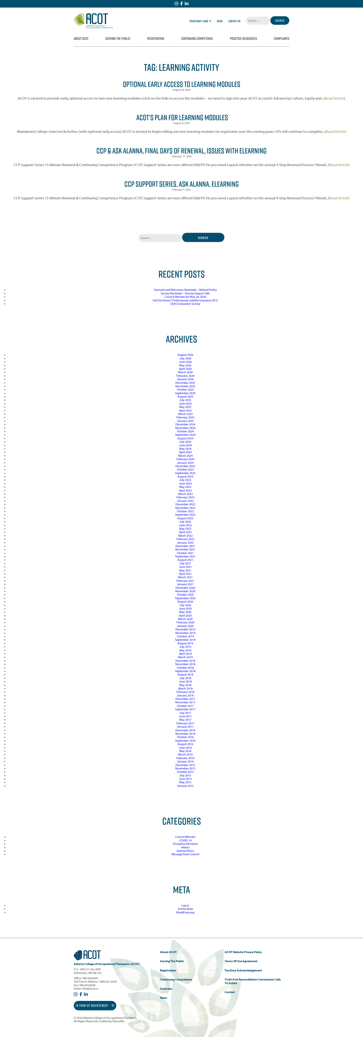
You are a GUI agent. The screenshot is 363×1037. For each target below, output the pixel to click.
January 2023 (185, 501)
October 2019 (185, 636)
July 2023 (185, 480)
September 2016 (185, 740)
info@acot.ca (90, 988)
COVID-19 (185, 840)
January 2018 (185, 695)
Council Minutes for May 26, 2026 (185, 297)
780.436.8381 (90, 978)
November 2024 (185, 428)
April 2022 (185, 532)
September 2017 (185, 709)
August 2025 (185, 396)
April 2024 (185, 452)
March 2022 (185, 535)
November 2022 (185, 508)
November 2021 (185, 549)
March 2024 (185, 455)
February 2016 (185, 758)
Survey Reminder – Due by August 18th (185, 293)
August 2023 (185, 476)
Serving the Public (117, 38)
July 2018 (185, 678)
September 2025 (185, 393)
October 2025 (185, 389)
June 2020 (185, 608)
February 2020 (185, 622)
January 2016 (185, 761)
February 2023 (185, 497)
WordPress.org (185, 912)
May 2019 (185, 650)
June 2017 (185, 716)
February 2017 (185, 723)
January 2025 (185, 421)
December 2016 (185, 730)
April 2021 (185, 574)
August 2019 (185, 643)
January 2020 (185, 626)
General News (185, 851)
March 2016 (185, 754)
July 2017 (185, 713)
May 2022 (185, 528)
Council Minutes (185, 837)
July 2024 (185, 441)
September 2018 (185, 671)
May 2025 (185, 407)
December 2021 (185, 546)
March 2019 (185, 657)
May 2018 (185, 685)
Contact (230, 992)
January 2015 (185, 786)
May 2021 (185, 570)
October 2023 (185, 469)
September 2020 (185, 598)
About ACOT (81, 38)
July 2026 (185, 358)
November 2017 (185, 702)
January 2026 (185, 379)
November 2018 (185, 664)
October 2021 (185, 553)
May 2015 (185, 782)
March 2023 (185, 494)
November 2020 (185, 591)
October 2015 (185, 772)
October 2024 (185, 431)
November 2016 (185, 733)
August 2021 (185, 560)
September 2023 (185, 473)
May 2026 (185, 365)
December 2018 (185, 660)
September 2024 (185, 434)
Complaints (281, 38)
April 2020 (185, 615)
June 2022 (185, 525)
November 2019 (185, 633)
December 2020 (185, 588)
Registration (155, 38)
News (220, 21)
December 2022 (185, 504)
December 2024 (185, 424)
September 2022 (185, 514)
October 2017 (185, 706)
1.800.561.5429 (107, 981)
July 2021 (185, 563)
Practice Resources (243, 38)
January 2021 (185, 584)
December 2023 (185, 466)
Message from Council (185, 854)
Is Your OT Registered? (92, 1005)
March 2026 (185, 372)
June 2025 (185, 403)
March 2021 (185, 577)
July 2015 (185, 775)
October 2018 (185, 667)
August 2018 (185, 674)
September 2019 (185, 640)
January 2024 (185, 462)
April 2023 (185, 490)
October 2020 (185, 594)
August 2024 (185, 438)
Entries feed (185, 909)
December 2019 (185, 629)
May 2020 (185, 612)
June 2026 (185, 362)
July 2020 (185, 605)
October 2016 (185, 737)
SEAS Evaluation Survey (185, 304)
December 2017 (185, 699)
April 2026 (185, 369)
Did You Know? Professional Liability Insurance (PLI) (185, 300)
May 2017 (185, 719)
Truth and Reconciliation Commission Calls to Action (253, 981)
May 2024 (185, 448)
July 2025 (185, 400)
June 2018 (185, 681)
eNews (185, 847)
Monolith (118, 1021)
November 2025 (185, 386)
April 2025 (185, 410)
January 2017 (185, 726)
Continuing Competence (197, 38)
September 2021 (185, 556)
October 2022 (185, 511)
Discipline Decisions (185, 844)
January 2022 (185, 542)
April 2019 (185, 653)
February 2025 (185, 417)
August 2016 (185, 744)
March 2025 (185, 414)
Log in (185, 905)
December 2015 (185, 765)
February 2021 (185, 581)
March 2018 (185, 688)
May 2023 (185, 487)
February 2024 (185, 459)
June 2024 (185, 445)
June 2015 (185, 779)
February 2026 (185, 376)
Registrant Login (199, 21)
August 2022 (185, 518)
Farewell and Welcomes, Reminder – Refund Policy (185, 290)
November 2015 (185, 768)
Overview (166, 989)
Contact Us (234, 21)
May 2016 (185, 751)
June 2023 (185, 483)
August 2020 (185, 601)
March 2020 (185, 619)
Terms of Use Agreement (241, 961)
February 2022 (185, 539)
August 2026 (185, 355)
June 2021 (185, 567)
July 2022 (185, 521)
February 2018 (185, 692)
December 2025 (185, 383)
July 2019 (185, 647)
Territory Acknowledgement (243, 970)
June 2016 (185, 747)
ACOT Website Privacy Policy (243, 952)
